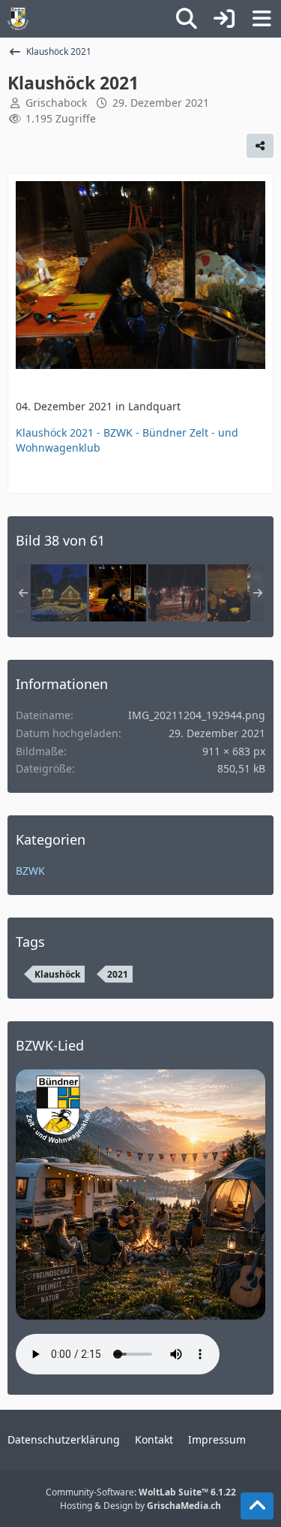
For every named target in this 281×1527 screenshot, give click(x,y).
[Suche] (187, 19)
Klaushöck (57, 974)
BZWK (30, 870)
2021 (117, 974)
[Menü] (262, 19)
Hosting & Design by (140, 1505)
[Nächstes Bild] (240, 276)
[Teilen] (260, 146)
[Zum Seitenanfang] (257, 1505)
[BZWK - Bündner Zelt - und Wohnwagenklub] (17, 19)
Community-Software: (141, 1492)
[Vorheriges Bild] (40, 276)
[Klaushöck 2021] (58, 592)
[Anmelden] (224, 19)
